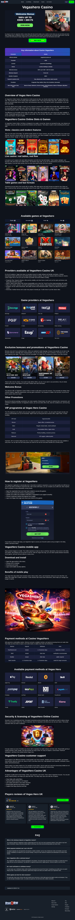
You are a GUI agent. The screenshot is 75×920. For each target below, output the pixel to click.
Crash (44, 220)
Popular (12, 220)
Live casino (28, 220)
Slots (61, 220)
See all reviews (37, 826)
